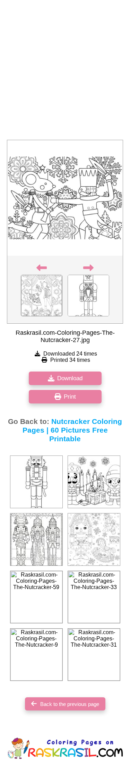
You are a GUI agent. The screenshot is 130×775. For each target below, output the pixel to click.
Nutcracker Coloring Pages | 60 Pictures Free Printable (72, 430)
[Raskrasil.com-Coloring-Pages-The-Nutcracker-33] (94, 597)
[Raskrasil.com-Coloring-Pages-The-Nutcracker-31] (94, 654)
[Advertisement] (65, 72)
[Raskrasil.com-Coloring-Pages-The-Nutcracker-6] (36, 481)
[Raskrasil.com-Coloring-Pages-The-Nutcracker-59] (36, 597)
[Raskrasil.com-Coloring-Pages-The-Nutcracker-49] (94, 481)
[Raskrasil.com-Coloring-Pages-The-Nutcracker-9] (36, 654)
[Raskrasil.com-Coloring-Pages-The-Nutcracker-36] (36, 539)
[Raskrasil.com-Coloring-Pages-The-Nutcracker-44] (94, 539)
